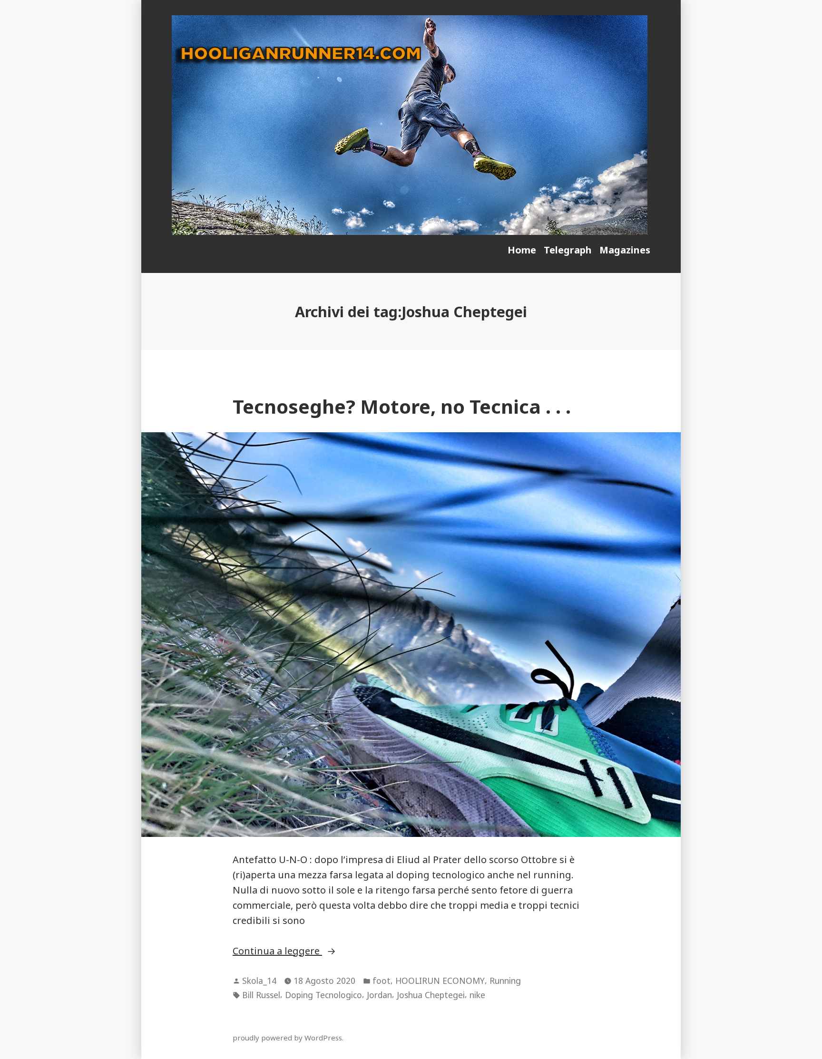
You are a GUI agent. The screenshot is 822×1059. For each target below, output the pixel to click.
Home (522, 249)
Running (505, 980)
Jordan (379, 995)
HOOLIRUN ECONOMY (440, 980)
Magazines (624, 249)
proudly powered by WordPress (287, 1037)
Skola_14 (259, 980)
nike (477, 995)
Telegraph (568, 249)
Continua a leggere (308, 951)
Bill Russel (261, 995)
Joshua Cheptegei (431, 995)
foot (381, 980)
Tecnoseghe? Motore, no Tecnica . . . (402, 406)
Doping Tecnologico (323, 995)
